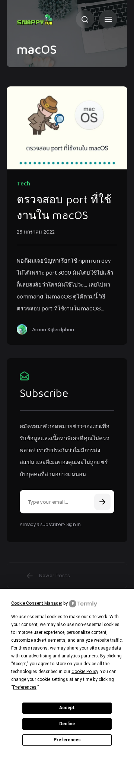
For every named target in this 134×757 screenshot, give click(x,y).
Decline (67, 723)
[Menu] (108, 19)
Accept (67, 707)
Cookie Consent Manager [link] (36, 603)
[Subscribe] (102, 502)
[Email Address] (67, 501)
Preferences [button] (24, 687)
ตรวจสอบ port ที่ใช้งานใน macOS (64, 207)
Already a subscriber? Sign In (50, 524)
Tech (23, 183)
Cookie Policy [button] (84, 671)
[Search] (85, 19)
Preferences (67, 739)
